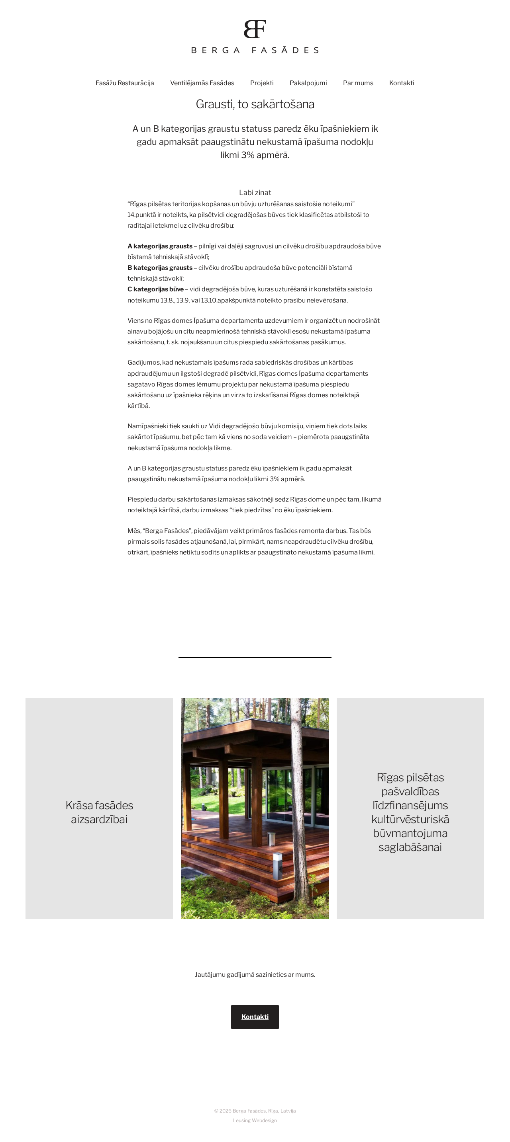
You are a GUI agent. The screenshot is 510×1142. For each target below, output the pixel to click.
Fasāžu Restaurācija (125, 83)
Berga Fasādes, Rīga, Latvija (264, 1111)
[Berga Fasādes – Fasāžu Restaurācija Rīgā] (255, 37)
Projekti (262, 83)
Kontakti (401, 83)
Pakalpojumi (308, 83)
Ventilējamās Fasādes (202, 83)
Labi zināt (255, 192)
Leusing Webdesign (255, 1120)
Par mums (358, 83)
